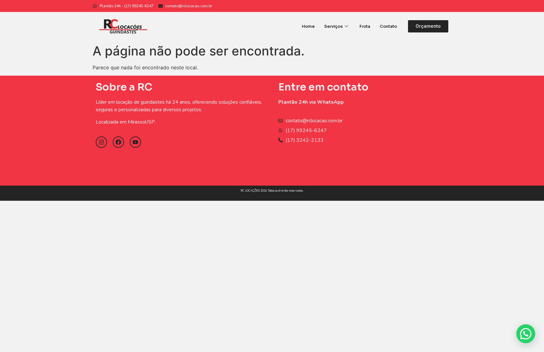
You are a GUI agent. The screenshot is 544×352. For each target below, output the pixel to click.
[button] (428, 26)
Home (308, 26)
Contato (388, 26)
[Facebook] (118, 142)
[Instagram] (101, 142)
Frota (365, 26)
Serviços (333, 26)
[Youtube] (135, 142)
